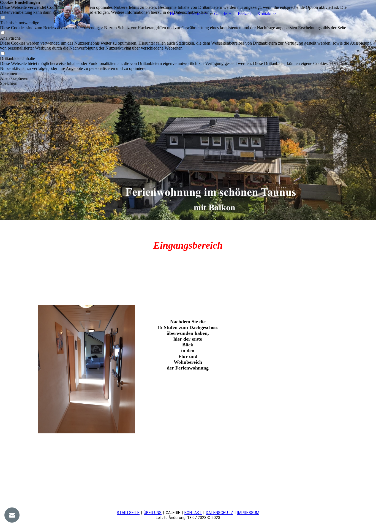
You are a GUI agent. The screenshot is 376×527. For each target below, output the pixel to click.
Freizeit (244, 13)
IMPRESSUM (248, 512)
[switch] (3, 33)
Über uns (195, 13)
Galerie (220, 13)
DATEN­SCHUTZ (219, 512)
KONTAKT (193, 512)
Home (175, 13)
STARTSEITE (128, 512)
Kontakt (264, 13)
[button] (188, 73)
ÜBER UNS (153, 512)
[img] (72, 14)
